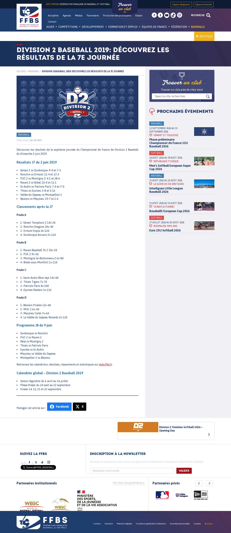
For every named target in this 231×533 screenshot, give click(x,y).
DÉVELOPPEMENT (93, 26)
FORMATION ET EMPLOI (122, 26)
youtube (166, 15)
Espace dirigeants (181, 4)
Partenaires (93, 15)
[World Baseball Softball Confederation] (31, 508)
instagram (179, 15)
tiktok (173, 15)
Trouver (125, 7)
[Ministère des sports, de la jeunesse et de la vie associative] (97, 502)
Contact (52, 21)
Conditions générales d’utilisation (151, 523)
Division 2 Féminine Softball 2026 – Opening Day (181, 429)
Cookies (197, 523)
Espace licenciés (203, 4)
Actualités (53, 15)
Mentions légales (124, 523)
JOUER (50, 26)
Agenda (67, 15)
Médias (79, 15)
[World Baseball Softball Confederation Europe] (60, 506)
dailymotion (42, 462)
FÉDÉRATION (179, 26)
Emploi (138, 15)
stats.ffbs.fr (105, 364)
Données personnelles (180, 523)
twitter (160, 15)
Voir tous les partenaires (127, 482)
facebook (154, 15)
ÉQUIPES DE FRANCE (154, 26)
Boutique (206, 36)
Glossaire (109, 523)
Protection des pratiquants (117, 15)
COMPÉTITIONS (68, 26)
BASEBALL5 (198, 26)
